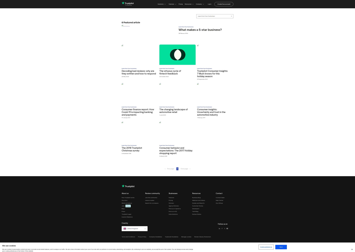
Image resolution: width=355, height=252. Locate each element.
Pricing (181, 4)
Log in (209, 4)
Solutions (161, 4)
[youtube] (227, 228)
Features (171, 4)
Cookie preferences (266, 247)
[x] (225, 228)
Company (199, 4)
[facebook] (222, 228)
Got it (281, 247)
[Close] (352, 249)
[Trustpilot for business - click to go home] (128, 4)
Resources (188, 4)
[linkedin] (219, 228)
